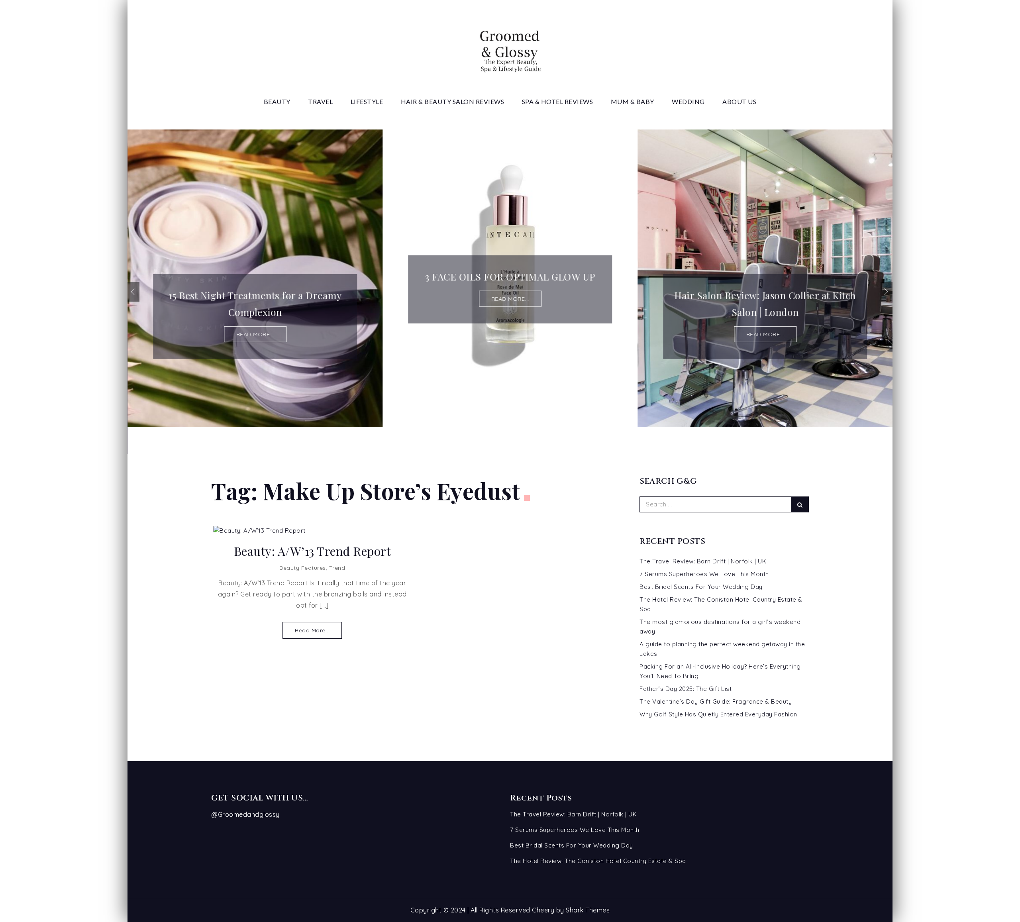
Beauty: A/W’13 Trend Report (312, 551)
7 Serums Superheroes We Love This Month (704, 574)
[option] (255, 278)
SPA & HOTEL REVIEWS (557, 101)
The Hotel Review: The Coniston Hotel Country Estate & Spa (598, 861)
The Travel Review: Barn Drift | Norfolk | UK (702, 561)
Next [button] (886, 292)
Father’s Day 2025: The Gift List (685, 688)
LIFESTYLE (367, 101)
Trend (337, 567)
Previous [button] (133, 292)
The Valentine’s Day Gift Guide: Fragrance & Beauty (715, 701)
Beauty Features (302, 567)
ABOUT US (739, 101)
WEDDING (688, 101)
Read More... (312, 630)
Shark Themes (588, 910)
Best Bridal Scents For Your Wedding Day (701, 586)
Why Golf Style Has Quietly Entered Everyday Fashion (718, 714)
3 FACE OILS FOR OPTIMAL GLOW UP (510, 276)
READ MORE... (255, 334)
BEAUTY (277, 101)
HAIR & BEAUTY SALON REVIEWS (452, 101)
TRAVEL (320, 101)
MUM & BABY (632, 101)
